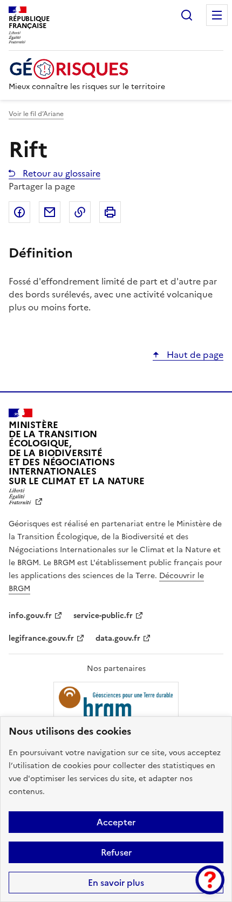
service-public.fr (103, 615)
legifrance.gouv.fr (41, 638)
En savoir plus (116, 882)
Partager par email (49, 212)
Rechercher (186, 15)
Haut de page (194, 354)
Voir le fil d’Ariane (36, 114)
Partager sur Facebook (19, 212)
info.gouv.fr (30, 615)
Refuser (116, 852)
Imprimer (110, 212)
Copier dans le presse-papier (80, 212)
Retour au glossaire (60, 173)
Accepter (116, 822)
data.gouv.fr (117, 638)
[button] (209, 879)
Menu (217, 15)
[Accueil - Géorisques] (87, 69)
